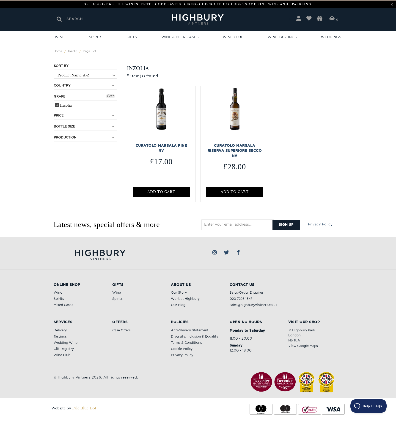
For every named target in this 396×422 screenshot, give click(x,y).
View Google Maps (303, 346)
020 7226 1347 (241, 298)
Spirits (95, 37)
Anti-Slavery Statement (190, 330)
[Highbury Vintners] (198, 19)
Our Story (179, 292)
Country (62, 85)
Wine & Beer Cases (180, 37)
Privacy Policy (320, 224)
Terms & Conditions (186, 342)
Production (65, 137)
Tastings (60, 336)
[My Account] (299, 18)
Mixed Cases (63, 305)
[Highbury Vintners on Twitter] (226, 253)
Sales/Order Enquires (247, 292)
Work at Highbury (185, 298)
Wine (60, 37)
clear (110, 96)
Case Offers (121, 330)
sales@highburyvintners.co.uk (253, 305)
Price (58, 115)
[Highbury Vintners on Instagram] (214, 253)
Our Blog (178, 305)
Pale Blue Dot (84, 408)
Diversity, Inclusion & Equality (194, 336)
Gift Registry (64, 349)
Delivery (60, 330)
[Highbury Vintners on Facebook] (238, 253)
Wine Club (233, 37)
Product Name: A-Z (73, 75)
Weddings (331, 37)
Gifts (131, 37)
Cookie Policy (181, 349)
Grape (59, 96)
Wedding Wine (65, 342)
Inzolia (65, 105)
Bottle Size (64, 126)
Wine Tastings (282, 37)
